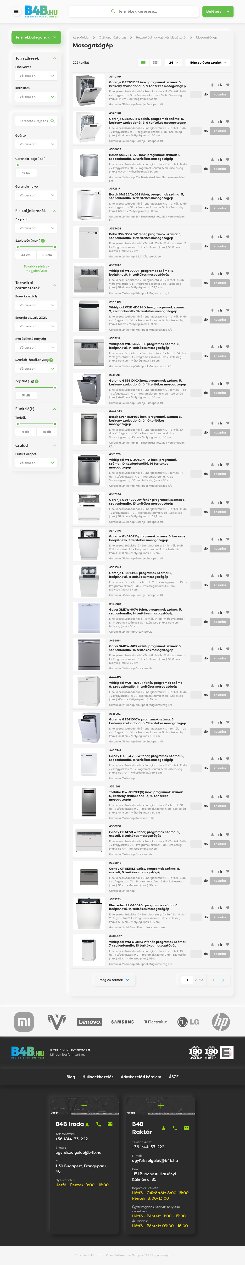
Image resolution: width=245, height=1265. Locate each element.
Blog (71, 1076)
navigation (87, 1124)
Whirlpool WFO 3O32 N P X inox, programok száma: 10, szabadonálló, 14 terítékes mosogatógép (143, 463)
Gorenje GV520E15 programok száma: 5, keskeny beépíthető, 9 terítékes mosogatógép (147, 538)
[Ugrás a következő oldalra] (223, 980)
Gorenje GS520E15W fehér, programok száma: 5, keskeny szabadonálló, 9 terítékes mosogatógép (147, 121)
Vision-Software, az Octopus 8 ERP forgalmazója (137, 1255)
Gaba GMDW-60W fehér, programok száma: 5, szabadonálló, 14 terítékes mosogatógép (145, 611)
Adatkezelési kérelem (141, 1076)
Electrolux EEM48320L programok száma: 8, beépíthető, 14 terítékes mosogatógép (143, 907)
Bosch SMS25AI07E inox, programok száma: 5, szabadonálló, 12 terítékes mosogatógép (145, 157)
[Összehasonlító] (220, 85)
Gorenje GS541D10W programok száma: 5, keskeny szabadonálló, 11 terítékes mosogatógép (147, 721)
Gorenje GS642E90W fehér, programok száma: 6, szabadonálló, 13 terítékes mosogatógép (147, 502)
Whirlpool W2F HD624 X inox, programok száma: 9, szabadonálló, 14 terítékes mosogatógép (147, 309)
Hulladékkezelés (98, 1076)
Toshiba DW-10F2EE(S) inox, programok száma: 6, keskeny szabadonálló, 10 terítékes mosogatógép (146, 796)
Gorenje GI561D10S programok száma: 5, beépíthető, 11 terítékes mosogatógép (140, 575)
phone (98, 1124)
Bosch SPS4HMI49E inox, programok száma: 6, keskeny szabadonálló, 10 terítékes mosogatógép (145, 420)
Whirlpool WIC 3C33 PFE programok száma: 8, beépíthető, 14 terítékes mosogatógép (144, 346)
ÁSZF (173, 1076)
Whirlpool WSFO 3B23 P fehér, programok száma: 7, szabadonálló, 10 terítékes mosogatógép (147, 944)
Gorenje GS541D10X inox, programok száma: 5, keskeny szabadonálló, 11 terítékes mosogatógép (147, 382)
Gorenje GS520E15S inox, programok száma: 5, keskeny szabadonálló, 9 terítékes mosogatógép (147, 84)
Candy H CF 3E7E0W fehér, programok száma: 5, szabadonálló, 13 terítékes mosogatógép (146, 758)
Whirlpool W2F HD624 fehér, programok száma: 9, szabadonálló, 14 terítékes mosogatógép (146, 685)
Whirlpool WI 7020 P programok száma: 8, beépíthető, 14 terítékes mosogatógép (141, 273)
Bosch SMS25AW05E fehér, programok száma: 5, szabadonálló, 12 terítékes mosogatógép (146, 196)
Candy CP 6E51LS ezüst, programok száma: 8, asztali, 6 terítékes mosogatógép (144, 871)
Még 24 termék (111, 980)
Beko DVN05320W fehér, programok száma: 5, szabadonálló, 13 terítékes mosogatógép (145, 236)
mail (110, 1124)
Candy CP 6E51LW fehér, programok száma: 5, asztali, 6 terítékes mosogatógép (144, 834)
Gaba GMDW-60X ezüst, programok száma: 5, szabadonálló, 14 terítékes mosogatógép (145, 648)
